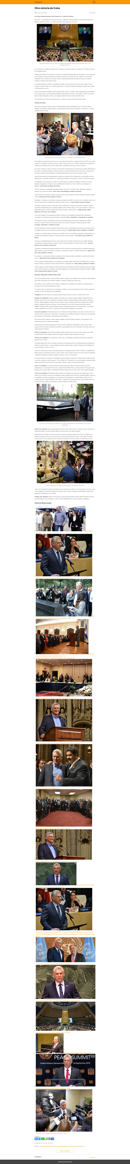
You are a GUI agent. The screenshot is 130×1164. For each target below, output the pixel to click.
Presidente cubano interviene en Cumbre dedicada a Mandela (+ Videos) (53, 1088)
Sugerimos (50, 1143)
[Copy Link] (50, 1139)
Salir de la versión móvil (65, 1162)
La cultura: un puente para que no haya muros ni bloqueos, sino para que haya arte (55, 658)
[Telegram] (40, 1139)
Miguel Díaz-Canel (79, 1146)
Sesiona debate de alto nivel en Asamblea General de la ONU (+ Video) (53, 1032)
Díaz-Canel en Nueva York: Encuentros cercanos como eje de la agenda (53, 964)
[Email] (48, 1139)
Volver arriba (92, 1157)
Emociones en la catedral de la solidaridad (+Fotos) (48, 788)
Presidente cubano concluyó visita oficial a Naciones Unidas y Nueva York (53, 578)
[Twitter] (38, 1139)
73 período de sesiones (45, 1146)
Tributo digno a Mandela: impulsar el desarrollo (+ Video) (77, 1052)
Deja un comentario (65, 1150)
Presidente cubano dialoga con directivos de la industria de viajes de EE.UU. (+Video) (56, 698)
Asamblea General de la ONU (59, 1146)
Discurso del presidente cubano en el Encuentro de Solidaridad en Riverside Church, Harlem (58, 743)
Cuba (42, 1143)
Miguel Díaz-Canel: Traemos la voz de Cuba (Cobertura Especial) (51, 1133)
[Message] (45, 1139)
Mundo (45, 1143)
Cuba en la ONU (71, 1146)
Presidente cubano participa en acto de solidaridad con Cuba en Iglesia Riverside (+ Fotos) (57, 861)
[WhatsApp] (43, 1139)
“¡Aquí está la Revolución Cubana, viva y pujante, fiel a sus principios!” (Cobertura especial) (58, 1000)
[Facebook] (36, 1139)
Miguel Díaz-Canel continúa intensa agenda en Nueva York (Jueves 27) (53, 828)
